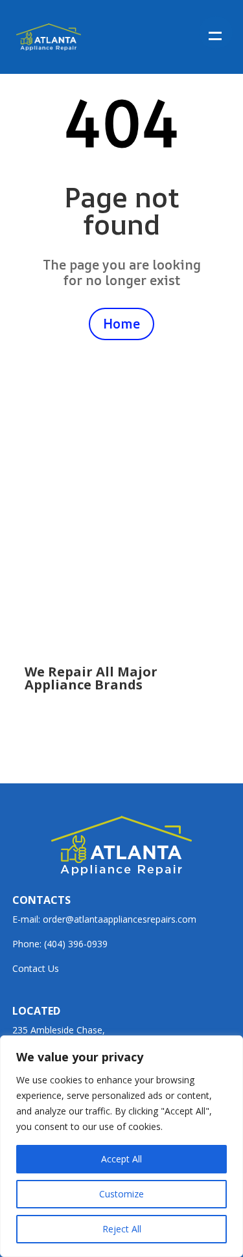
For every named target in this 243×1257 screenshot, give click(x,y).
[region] (121, 1146)
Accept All (121, 1159)
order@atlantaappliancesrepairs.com (119, 919)
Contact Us (35, 968)
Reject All (121, 1229)
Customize (121, 1194)
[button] (216, 32)
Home (121, 323)
